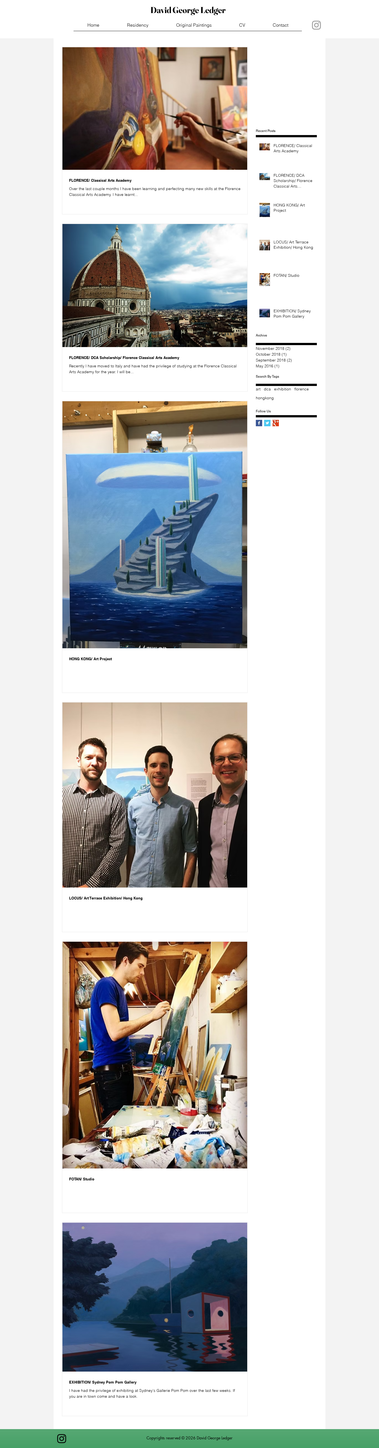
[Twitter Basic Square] (267, 423)
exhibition (282, 389)
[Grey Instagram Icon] (316, 25)
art (258, 389)
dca (267, 389)
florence (301, 389)
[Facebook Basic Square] (259, 423)
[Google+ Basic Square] (275, 423)
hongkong (265, 397)
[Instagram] (62, 1438)
